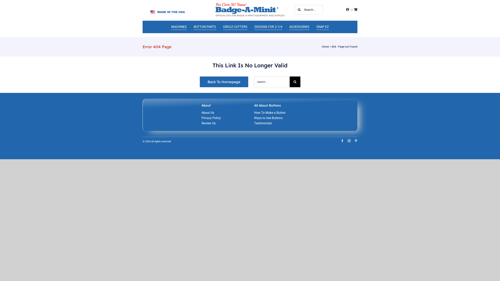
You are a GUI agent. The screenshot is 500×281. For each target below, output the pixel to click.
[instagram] (349, 140)
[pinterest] (355, 140)
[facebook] (342, 140)
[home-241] (250, 4)
